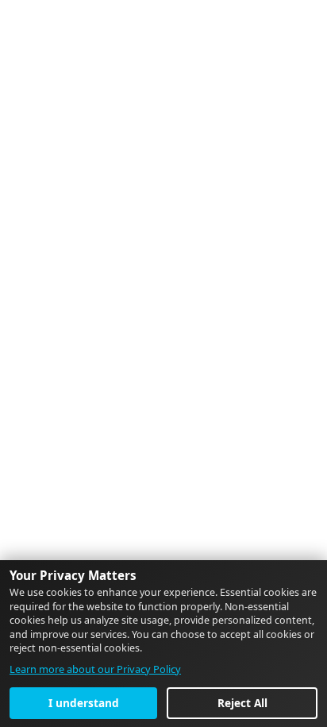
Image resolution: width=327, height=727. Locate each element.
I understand (83, 702)
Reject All (242, 702)
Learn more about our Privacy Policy (95, 669)
